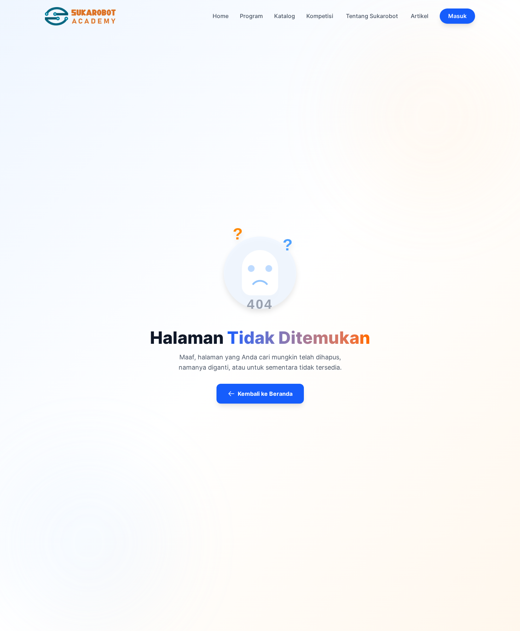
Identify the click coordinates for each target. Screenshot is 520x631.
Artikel (419, 15)
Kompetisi (319, 15)
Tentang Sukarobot (372, 15)
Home (221, 15)
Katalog (284, 15)
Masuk (457, 15)
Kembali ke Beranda (265, 393)
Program (251, 15)
